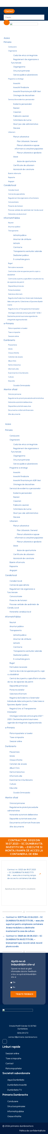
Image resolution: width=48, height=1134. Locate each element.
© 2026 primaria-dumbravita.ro (17, 1126)
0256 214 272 (22, 1033)
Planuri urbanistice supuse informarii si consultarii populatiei (29, 147)
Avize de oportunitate (26, 161)
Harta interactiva (14, 365)
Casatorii (17, 112)
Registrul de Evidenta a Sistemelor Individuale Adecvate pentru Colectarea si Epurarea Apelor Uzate (25, 301)
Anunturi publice (14, 227)
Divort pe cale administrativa (25, 124)
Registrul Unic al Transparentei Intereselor (23, 309)
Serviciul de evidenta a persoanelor (21, 99)
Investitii (16, 83)
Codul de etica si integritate (25, 55)
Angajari (11, 181)
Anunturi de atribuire (22, 239)
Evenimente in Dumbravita (18, 373)
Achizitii (16, 243)
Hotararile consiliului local (17, 214)
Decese (16, 128)
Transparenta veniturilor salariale (27, 251)
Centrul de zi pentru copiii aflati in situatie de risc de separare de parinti (25, 280)
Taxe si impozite (14, 332)
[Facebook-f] (4, 1041)
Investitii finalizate (21, 87)
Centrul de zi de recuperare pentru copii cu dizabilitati (23, 273)
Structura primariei (21, 71)
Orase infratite (13, 353)
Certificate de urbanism (23, 165)
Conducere (12, 47)
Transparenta (13, 231)
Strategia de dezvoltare (23, 95)
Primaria (7, 42)
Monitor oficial (10, 389)
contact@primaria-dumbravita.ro (22, 1037)
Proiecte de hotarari (15, 206)
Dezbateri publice (21, 255)
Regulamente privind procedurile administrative (26, 398)
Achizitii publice (19, 235)
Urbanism (11, 132)
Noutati (10, 223)
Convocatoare (13, 202)
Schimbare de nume (22, 120)
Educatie (11, 381)
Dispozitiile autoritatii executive (19, 406)
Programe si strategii (15, 79)
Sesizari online (13, 336)
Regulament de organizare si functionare (25, 61)
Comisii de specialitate (16, 194)
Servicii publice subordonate (25, 75)
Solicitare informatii (15, 294)
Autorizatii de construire (23, 169)
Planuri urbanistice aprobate (29, 152)
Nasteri (16, 108)
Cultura (11, 377)
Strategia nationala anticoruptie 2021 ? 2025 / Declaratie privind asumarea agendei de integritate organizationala (24, 316)
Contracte (17, 247)
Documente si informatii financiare (20, 410)
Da (14, 982)
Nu (14, 987)
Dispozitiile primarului (16, 286)
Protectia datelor (14, 290)
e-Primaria (9, 323)
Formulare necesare (15, 267)
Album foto (12, 361)
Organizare (12, 51)
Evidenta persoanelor (22, 104)
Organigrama (19, 67)
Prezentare (12, 345)
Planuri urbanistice (21, 136)
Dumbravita (9, 340)
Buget (10, 263)
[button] (9, 11)
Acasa (7, 38)
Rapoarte (11, 177)
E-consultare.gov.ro (21, 259)
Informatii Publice (12, 218)
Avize (15, 156)
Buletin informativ (14, 173)
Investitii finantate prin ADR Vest (27, 91)
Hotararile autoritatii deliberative (20, 402)
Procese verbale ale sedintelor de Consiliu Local (25, 210)
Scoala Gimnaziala (21, 385)
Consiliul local (10, 185)
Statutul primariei (14, 394)
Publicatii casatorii (21, 116)
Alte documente (14, 414)
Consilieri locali (13, 190)
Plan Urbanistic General (27, 141)
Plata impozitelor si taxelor (17, 328)
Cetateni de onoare (15, 357)
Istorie (10, 349)
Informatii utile (13, 369)
